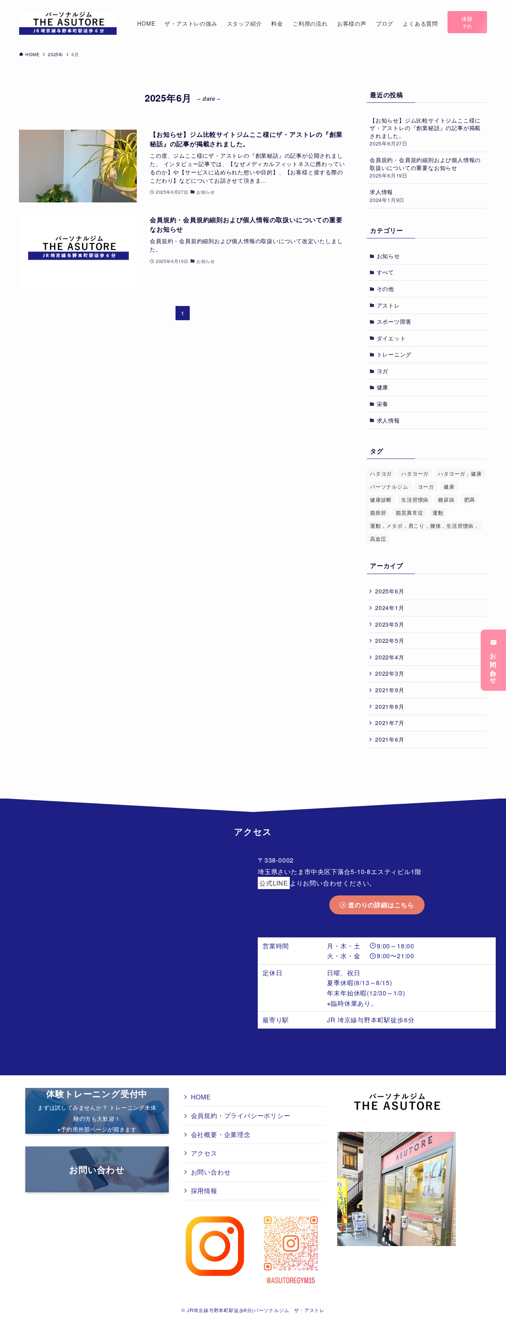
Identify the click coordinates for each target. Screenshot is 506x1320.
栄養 (383, 404)
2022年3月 (389, 673)
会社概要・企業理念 (221, 1134)
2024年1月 (389, 608)
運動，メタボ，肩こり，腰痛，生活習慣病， (424, 525)
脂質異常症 (409, 512)
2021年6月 (389, 739)
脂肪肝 (378, 512)
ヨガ (383, 371)
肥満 (469, 499)
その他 (385, 289)
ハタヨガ (381, 473)
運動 (438, 512)
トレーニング (394, 354)
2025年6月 (389, 591)
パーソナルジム (389, 486)
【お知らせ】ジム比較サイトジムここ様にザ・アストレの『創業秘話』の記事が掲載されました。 (425, 131)
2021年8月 (389, 706)
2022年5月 (389, 640)
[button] (467, 22)
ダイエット (391, 338)
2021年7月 (389, 723)
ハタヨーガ (415, 473)
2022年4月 (389, 657)
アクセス (204, 1153)
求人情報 (387, 196)
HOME (201, 1096)
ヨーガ (426, 486)
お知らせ (388, 256)
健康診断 (381, 499)
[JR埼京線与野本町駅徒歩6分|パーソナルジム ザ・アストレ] (68, 23)
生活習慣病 (415, 499)
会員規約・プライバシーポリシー (241, 1115)
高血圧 (378, 538)
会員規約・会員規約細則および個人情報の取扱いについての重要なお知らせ (425, 167)
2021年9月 (389, 690)
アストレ (388, 305)
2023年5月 (389, 624)
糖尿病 (446, 499)
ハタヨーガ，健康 (459, 473)
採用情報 (204, 1190)
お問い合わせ (493, 665)
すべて (385, 272)
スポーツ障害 (394, 321)
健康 (383, 387)
